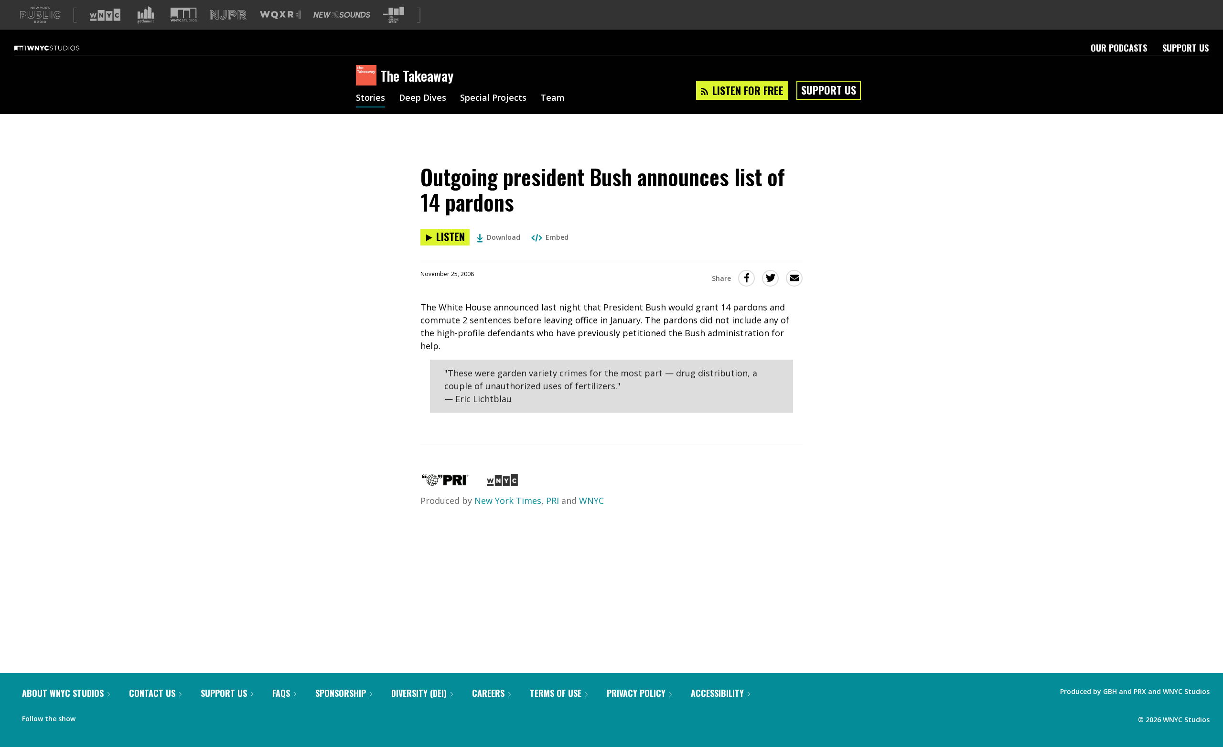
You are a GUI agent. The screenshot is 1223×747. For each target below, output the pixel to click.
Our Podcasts (1119, 48)
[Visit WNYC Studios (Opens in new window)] (184, 14)
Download (503, 237)
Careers (488, 693)
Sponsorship (340, 693)
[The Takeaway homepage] (368, 76)
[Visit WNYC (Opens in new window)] (105, 15)
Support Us (1185, 48)
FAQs (281, 693)
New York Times (507, 500)
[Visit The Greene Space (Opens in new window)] (393, 15)
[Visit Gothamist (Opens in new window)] (146, 14)
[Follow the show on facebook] (89, 716)
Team (552, 98)
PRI (552, 500)
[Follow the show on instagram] (126, 716)
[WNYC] (502, 483)
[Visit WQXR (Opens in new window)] (280, 15)
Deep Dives (422, 98)
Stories (370, 98)
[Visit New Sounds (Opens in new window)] (341, 14)
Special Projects (493, 98)
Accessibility (717, 693)
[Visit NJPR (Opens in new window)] (228, 15)
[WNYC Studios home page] (58, 47)
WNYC (591, 500)
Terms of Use (555, 693)
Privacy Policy (636, 693)
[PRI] (445, 483)
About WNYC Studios (63, 693)
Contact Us (152, 693)
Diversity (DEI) (419, 693)
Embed (557, 237)
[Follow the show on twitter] (108, 716)
